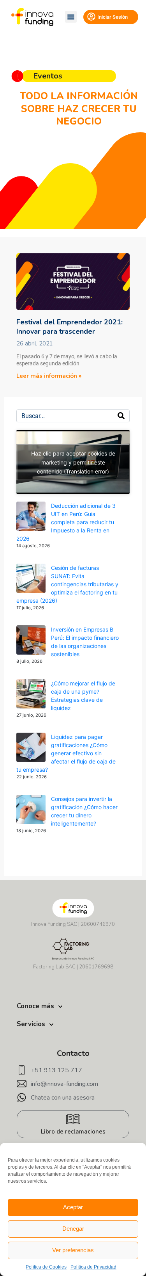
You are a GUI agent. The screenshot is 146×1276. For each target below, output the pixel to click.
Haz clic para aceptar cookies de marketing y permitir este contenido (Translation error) (73, 462)
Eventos (47, 76)
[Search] (121, 416)
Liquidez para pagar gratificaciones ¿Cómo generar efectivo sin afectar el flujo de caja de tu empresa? (66, 753)
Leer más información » (48, 376)
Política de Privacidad (93, 1267)
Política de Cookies (46, 1267)
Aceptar (73, 1207)
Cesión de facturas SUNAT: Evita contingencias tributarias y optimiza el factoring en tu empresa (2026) (67, 584)
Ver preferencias (73, 1250)
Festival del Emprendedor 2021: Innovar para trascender (69, 326)
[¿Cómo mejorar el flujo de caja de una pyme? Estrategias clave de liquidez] (31, 693)
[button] (71, 17)
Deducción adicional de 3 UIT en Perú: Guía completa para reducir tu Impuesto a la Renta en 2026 (66, 522)
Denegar (73, 1228)
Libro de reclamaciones (73, 1131)
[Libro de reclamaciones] (73, 1119)
